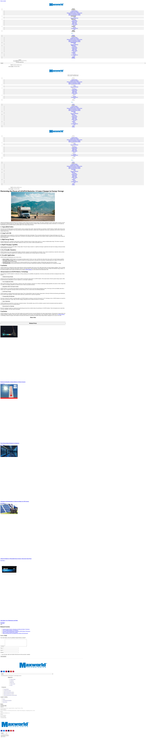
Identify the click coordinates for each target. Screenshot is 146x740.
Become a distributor (74, 18)
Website (1, 652)
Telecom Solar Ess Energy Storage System (74, 12)
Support (73, 26)
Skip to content (3, 0)
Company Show (74, 21)
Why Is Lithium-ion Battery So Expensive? (10, 630)
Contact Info (3, 705)
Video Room (74, 22)
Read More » (2, 383)
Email (1, 650)
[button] (72, 33)
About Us (73, 19)
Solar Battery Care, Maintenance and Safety (9, 620)
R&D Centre (74, 23)
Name (1, 648)
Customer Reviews (74, 28)
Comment (2, 646)
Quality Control (74, 24)
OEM (74, 17)
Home (73, 8)
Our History (74, 20)
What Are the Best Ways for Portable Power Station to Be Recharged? (15, 633)
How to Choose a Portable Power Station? (10, 632)
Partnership (73, 16)
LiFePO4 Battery (74, 10)
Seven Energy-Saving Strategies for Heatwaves (9, 443)
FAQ (74, 29)
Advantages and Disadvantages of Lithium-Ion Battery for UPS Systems (14, 501)
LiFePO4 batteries (28, 269)
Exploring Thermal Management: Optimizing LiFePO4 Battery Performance (16, 631)
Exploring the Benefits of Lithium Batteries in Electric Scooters (12, 381)
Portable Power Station (74, 11)
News (73, 30)
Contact (73, 31)
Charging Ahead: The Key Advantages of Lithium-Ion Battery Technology (16, 629)
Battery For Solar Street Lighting (74, 41)
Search (14, 60)
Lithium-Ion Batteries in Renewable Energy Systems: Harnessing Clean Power (16, 558)
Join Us (74, 25)
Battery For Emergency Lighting (74, 13)
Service (74, 27)
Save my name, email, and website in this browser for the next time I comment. (16, 654)
